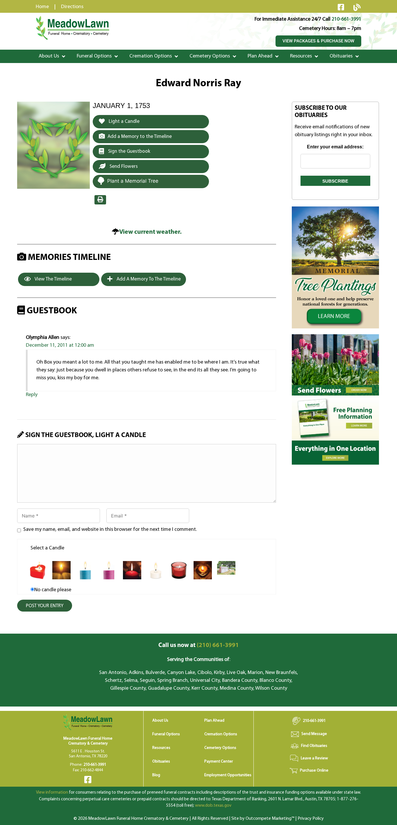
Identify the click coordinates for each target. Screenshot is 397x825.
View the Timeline (53, 279)
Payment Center (218, 761)
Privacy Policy (311, 818)
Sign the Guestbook (128, 151)
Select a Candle (47, 548)
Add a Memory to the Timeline (140, 136)
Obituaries (341, 56)
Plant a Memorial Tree (132, 181)
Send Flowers (123, 166)
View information (52, 792)
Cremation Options (150, 56)
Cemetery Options (209, 56)
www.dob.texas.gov (213, 806)
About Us (49, 56)
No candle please (52, 590)
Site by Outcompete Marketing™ (262, 818)
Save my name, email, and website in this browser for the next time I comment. (110, 529)
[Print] (100, 199)
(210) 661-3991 (198, 645)
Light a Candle (124, 121)
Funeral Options (94, 56)
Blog (156, 775)
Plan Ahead (260, 56)
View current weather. (150, 232)
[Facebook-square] (341, 7)
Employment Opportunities (227, 775)
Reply (31, 395)
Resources (301, 56)
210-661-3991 (346, 19)
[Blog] (357, 7)
